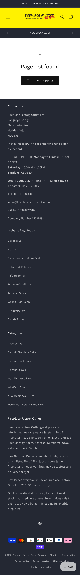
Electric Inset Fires (19, 361)
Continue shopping (40, 80)
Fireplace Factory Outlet (25, 555)
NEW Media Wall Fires (21, 396)
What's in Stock (17, 387)
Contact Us (15, 240)
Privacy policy (22, 561)
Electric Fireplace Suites (23, 352)
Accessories (15, 343)
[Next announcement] (73, 33)
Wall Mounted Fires (20, 378)
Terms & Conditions (20, 284)
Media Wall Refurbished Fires (26, 404)
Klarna (12, 249)
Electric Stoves (17, 370)
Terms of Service (18, 293)
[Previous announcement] (7, 33)
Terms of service (41, 561)
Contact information (41, 567)
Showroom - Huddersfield (24, 258)
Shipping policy (61, 561)
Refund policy (16, 275)
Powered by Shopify (48, 555)
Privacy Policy (16, 310)
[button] (7, 17)
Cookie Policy (16, 319)
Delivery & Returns (19, 267)
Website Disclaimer (20, 302)
